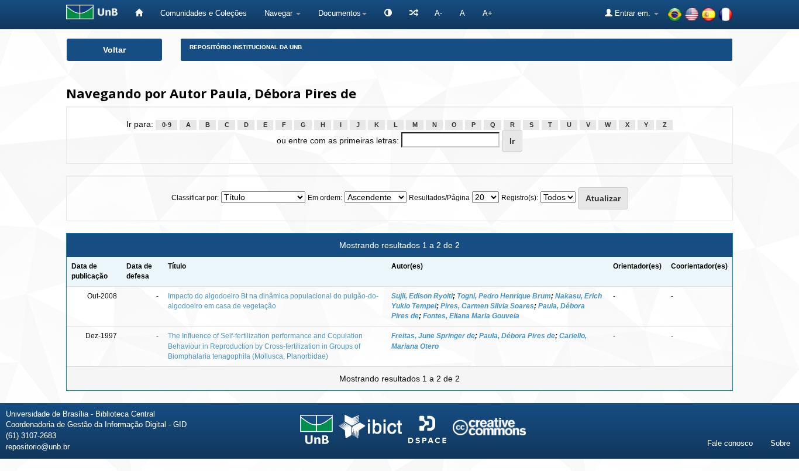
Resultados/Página (439, 198)
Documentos (339, 13)
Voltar (114, 49)
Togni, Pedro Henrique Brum (504, 296)
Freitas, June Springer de (433, 336)
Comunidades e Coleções (203, 13)
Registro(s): (519, 198)
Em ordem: (325, 198)
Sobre (780, 443)
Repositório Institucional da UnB (246, 47)
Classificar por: (195, 198)
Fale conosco (730, 443)
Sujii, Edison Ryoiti (422, 296)
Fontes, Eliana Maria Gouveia (471, 316)
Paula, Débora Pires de (517, 336)
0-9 (166, 124)
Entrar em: (632, 13)
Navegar (279, 13)
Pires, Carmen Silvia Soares (487, 306)
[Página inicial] (138, 13)
